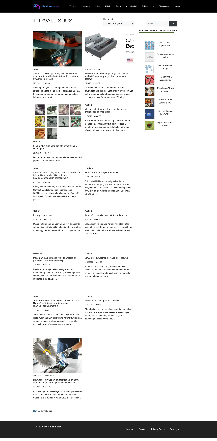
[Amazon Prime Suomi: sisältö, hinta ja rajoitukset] (149, 102)
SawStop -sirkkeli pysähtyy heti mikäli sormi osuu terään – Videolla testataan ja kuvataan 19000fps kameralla (55, 76)
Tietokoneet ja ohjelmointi (126, 6)
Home (36, 411)
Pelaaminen (85, 6)
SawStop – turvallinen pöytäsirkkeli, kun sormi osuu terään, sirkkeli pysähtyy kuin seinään (56, 381)
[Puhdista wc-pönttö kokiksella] (149, 57)
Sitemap (130, 429)
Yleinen (72, 6)
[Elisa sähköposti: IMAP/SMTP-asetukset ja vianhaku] (149, 114)
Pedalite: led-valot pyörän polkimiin (102, 300)
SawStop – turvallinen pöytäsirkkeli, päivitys (106, 258)
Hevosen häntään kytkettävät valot (102, 172)
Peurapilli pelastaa (42, 215)
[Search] (173, 23)
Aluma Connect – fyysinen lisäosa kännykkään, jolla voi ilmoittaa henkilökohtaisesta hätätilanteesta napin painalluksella (56, 175)
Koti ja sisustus (148, 6)
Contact (142, 429)
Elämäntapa (164, 6)
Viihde (97, 6)
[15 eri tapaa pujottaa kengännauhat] (149, 45)
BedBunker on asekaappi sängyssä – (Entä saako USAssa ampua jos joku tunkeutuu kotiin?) (106, 76)
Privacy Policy (158, 429)
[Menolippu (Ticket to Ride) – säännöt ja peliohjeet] (149, 91)
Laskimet (177, 6)
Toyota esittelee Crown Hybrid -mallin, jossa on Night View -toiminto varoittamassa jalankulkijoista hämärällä (56, 303)
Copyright (174, 429)
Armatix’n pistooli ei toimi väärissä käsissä (106, 215)
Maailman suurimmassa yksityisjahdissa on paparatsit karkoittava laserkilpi (54, 259)
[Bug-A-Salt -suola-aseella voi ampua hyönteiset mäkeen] (149, 125)
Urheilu (108, 6)
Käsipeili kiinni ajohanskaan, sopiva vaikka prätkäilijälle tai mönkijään (106, 110)
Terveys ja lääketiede (43, 376)
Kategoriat (108, 19)
